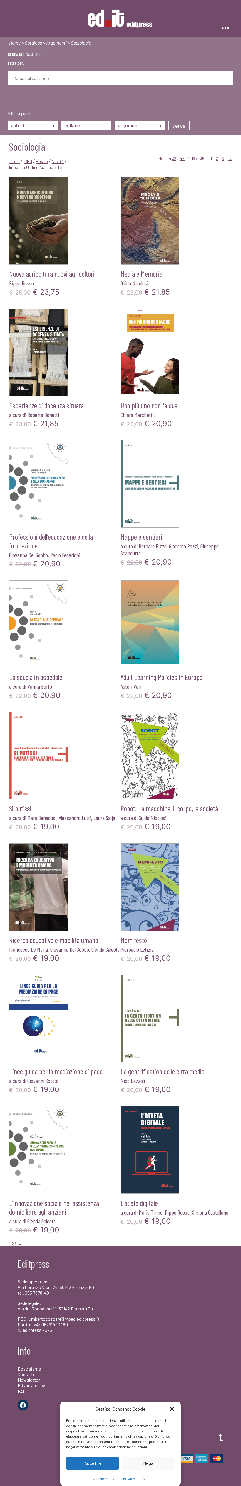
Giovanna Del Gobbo (28, 554)
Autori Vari (130, 686)
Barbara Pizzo (153, 546)
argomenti (140, 125)
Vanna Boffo (39, 686)
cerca (179, 126)
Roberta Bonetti (43, 414)
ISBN (28, 161)
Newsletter (29, 1380)
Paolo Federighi (65, 554)
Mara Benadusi (41, 817)
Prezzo (42, 161)
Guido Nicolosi (134, 283)
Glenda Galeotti (105, 949)
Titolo (14, 161)
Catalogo (33, 42)
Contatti (26, 1374)
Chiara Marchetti (137, 414)
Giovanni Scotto (42, 1080)
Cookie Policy (103, 1478)
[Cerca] (12, 98)
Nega (148, 1463)
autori (33, 125)
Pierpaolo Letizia (137, 949)
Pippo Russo (21, 283)
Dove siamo (29, 1368)
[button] (172, 1409)
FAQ (22, 1391)
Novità (58, 161)
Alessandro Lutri (75, 817)
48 (182, 158)
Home (15, 42)
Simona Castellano (210, 1212)
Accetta (92, 1463)
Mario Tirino (151, 1212)
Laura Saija (104, 817)
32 (174, 158)
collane (86, 125)
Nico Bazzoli (132, 1080)
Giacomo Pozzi (183, 546)
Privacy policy (134, 1478)
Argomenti (56, 42)
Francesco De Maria (28, 949)
